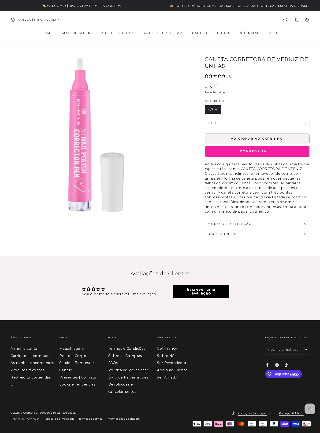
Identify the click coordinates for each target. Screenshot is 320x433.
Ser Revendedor (171, 363)
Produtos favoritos (28, 370)
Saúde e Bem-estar (76, 363)
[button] (285, 20)
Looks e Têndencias (77, 384)
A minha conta (24, 348)
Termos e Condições (126, 348)
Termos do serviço (91, 418)
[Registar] (307, 349)
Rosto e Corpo (72, 356)
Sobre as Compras (125, 356)
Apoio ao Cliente (172, 370)
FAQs (113, 363)
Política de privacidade (59, 418)
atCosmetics (29, 412)
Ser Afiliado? (168, 377)
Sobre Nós (166, 356)
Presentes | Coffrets (77, 377)
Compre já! (257, 151)
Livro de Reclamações (128, 377)
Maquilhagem (71, 348)
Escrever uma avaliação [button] (201, 291)
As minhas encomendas (32, 363)
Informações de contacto (123, 418)
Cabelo (65, 370)
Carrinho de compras (30, 356)
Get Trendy (167, 348)
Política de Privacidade (128, 370)
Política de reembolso (25, 419)
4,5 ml (213, 109)
